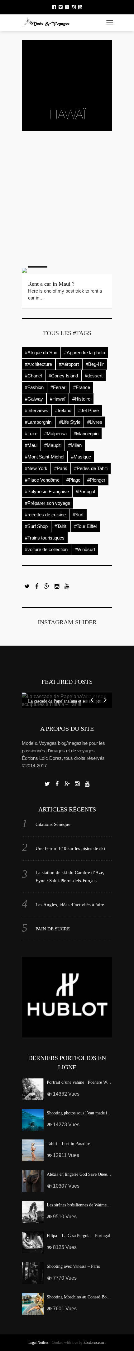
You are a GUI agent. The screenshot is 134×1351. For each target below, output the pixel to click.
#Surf (78, 514)
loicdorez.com (94, 1342)
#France (81, 387)
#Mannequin (86, 433)
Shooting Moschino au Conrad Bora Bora (83, 1297)
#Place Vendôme (42, 480)
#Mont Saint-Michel (44, 456)
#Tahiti (61, 526)
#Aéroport (69, 364)
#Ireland (63, 410)
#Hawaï (57, 399)
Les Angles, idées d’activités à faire (70, 904)
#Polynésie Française (47, 491)
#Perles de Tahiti (91, 468)
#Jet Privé (88, 410)
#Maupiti (52, 445)
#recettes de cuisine (45, 514)
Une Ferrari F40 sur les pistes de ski (70, 848)
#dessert (94, 375)
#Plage (73, 480)
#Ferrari (58, 387)
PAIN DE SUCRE (53, 928)
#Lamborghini (38, 422)
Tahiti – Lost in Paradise (68, 1143)
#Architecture (38, 364)
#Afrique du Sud (41, 352)
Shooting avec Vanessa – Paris (73, 1266)
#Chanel (33, 375)
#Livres (94, 422)
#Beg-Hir (95, 364)
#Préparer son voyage (47, 503)
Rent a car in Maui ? (51, 284)
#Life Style (69, 422)
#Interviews (36, 410)
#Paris (60, 468)
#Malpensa (55, 433)
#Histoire (81, 399)
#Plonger (96, 480)
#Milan (75, 445)
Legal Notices (38, 1342)
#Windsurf (84, 549)
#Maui (31, 445)
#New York (36, 468)
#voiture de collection (46, 549)
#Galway (34, 399)
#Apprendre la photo (84, 352)
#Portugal (85, 491)
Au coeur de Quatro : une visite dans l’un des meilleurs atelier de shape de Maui (65, 165)
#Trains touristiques (45, 537)
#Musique (81, 456)
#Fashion (34, 387)
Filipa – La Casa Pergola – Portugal (78, 1235)
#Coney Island (63, 375)
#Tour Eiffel (85, 526)
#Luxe (31, 433)
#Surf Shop (36, 526)
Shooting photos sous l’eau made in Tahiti (84, 1113)
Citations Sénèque (53, 824)
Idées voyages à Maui (52, 225)
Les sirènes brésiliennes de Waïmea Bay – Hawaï (89, 1205)
